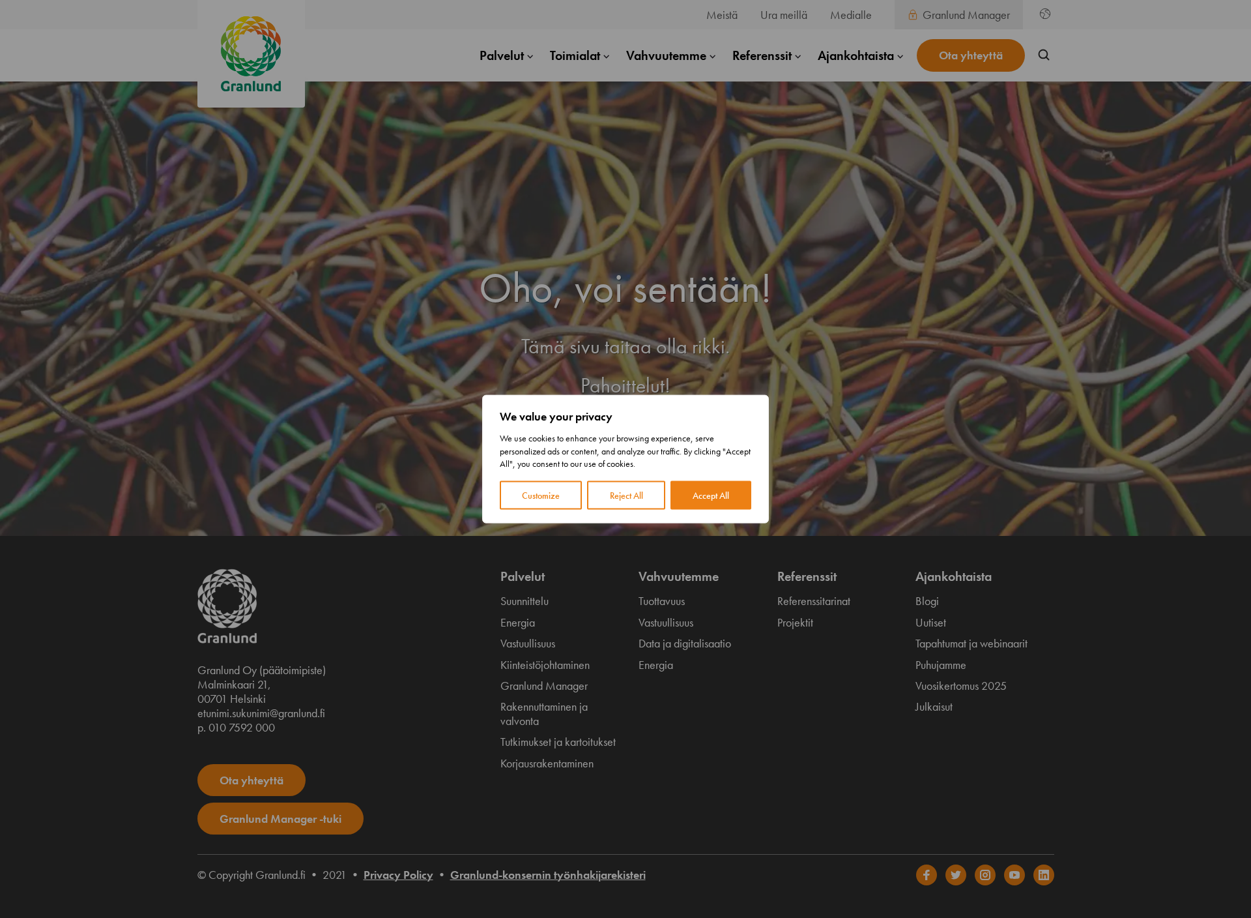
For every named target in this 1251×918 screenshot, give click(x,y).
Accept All (711, 495)
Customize (541, 495)
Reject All (626, 495)
